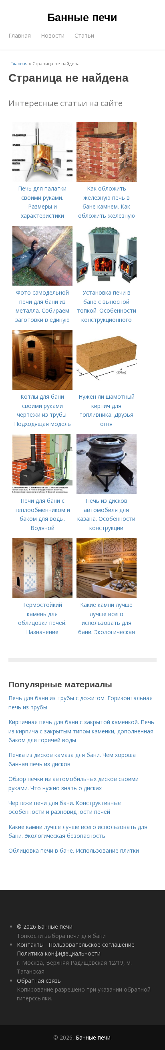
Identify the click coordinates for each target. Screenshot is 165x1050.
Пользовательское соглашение (91, 944)
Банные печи (82, 16)
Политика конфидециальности (59, 953)
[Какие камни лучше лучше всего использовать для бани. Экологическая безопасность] (106, 596)
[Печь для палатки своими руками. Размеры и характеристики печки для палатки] (42, 179)
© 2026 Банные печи (44, 926)
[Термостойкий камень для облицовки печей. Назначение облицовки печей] (42, 596)
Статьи (84, 35)
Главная (19, 35)
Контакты (30, 944)
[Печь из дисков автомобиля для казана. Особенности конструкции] (106, 492)
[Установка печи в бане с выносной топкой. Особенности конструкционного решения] (106, 283)
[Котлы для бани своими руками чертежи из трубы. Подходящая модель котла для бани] (42, 387)
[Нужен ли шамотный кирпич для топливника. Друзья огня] (106, 387)
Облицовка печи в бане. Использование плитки (73, 850)
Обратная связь (39, 980)
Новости (52, 35)
